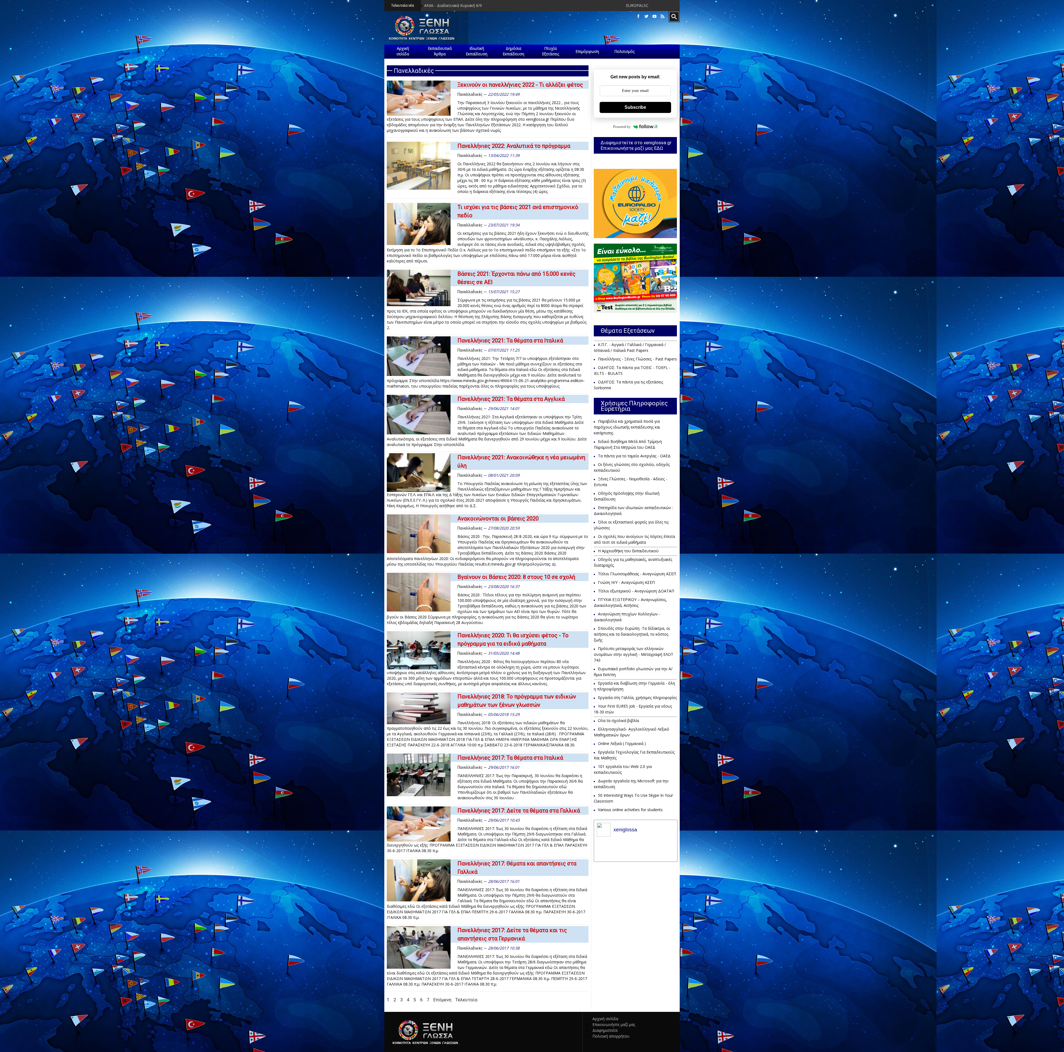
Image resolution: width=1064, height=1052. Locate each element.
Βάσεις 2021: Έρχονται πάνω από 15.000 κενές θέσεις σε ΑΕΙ (516, 277)
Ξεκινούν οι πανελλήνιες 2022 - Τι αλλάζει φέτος (520, 84)
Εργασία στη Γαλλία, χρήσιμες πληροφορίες (637, 697)
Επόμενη (442, 999)
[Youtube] (654, 16)
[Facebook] (638, 16)
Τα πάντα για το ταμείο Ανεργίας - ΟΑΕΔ (634, 455)
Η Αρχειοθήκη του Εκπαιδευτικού (628, 550)
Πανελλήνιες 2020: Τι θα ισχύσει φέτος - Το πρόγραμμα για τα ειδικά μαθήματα (513, 639)
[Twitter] (646, 16)
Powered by (622, 127)
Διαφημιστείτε (605, 1030)
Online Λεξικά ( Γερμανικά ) (622, 743)
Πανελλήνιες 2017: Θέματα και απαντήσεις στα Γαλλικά (516, 867)
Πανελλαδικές (470, 94)
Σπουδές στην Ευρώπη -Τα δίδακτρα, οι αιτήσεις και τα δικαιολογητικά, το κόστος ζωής (632, 634)
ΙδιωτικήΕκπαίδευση (476, 51)
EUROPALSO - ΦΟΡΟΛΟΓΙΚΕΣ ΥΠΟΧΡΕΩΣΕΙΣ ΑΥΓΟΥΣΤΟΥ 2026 (474, 5)
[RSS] (662, 16)
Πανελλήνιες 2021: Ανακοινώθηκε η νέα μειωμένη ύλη (521, 461)
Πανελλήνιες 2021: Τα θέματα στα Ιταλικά (510, 340)
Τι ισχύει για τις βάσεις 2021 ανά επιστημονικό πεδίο (517, 211)
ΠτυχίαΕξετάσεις (550, 51)
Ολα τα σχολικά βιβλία (618, 720)
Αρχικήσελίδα (403, 51)
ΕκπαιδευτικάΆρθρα (440, 51)
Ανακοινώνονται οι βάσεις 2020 (498, 518)
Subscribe (635, 107)
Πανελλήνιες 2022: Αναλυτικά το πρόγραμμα (513, 146)
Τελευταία (466, 999)
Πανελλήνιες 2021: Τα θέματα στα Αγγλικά (511, 399)
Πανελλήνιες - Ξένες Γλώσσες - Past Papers (637, 359)
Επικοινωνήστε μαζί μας (613, 1024)
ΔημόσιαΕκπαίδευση (513, 51)
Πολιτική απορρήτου (611, 1036)
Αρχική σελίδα (605, 1018)
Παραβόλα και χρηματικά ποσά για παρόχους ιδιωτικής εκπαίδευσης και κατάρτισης (627, 427)
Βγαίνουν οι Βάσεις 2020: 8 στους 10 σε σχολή (516, 577)
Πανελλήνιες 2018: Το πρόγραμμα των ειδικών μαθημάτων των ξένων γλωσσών (516, 700)
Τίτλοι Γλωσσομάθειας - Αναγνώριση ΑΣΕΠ (637, 573)
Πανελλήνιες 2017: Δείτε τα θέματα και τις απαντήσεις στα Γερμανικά (512, 934)
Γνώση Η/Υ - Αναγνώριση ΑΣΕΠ (626, 582)
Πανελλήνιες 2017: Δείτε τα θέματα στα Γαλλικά (518, 810)
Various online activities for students (630, 809)
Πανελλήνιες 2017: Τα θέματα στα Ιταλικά (510, 757)
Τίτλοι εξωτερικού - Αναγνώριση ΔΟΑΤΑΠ (636, 591)
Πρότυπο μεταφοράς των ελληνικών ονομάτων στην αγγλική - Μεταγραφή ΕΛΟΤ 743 (633, 654)
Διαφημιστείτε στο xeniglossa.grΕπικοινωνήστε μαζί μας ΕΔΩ (636, 145)
